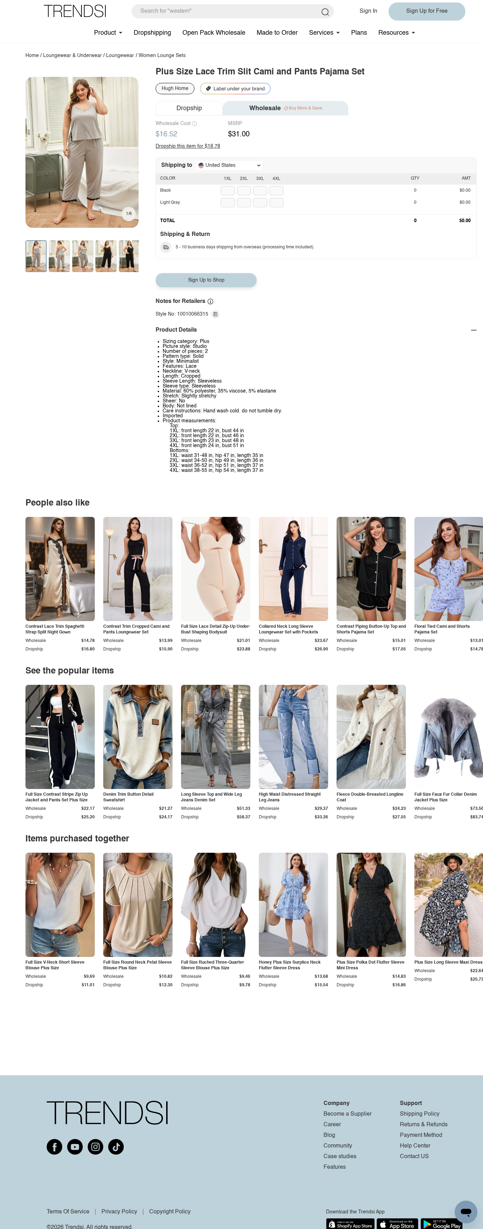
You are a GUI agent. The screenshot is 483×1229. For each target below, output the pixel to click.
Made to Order (277, 33)
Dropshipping (152, 33)
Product (105, 33)
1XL (228, 179)
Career (332, 1125)
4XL (276, 179)
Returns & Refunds (424, 1125)
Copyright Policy (170, 1212)
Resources (393, 33)
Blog (329, 1135)
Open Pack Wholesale (213, 33)
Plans (359, 33)
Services (321, 33)
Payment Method (421, 1135)
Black (165, 190)
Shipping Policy (420, 1114)
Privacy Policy (119, 1212)
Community (338, 1146)
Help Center (415, 1146)
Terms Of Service (68, 1212)
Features (335, 1167)
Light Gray (170, 203)
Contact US (414, 1157)
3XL (260, 179)
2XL (244, 179)
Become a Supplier (348, 1114)
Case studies (340, 1157)
